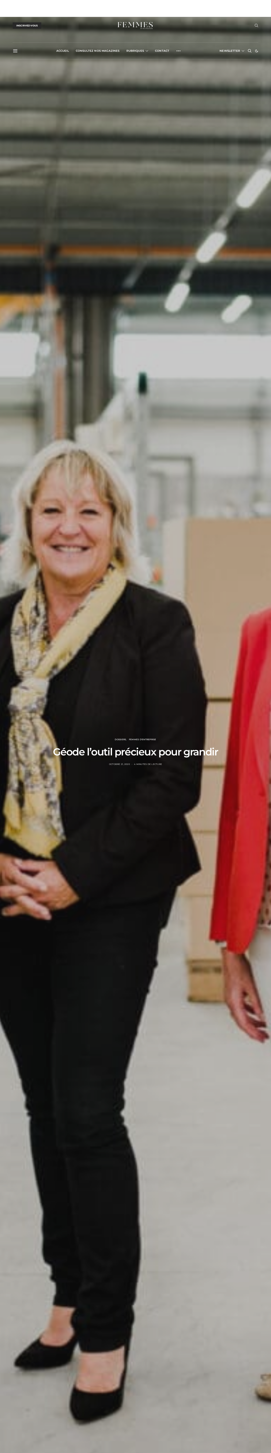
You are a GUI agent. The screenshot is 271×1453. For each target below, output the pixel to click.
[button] (256, 51)
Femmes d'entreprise (142, 739)
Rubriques (135, 50)
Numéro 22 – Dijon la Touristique (35, 4)
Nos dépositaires (75, 4)
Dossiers (120, 739)
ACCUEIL (62, 50)
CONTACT (162, 50)
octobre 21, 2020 (119, 764)
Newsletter (230, 50)
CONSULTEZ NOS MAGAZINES (98, 50)
